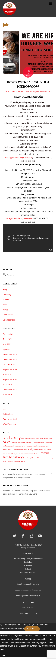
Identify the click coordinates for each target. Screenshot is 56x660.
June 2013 (7, 395)
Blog (5, 289)
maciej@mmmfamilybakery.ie (18, 158)
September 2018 (10, 369)
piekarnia (33, 458)
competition (48, 442)
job (9, 454)
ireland (41, 449)
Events (6, 300)
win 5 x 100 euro (8, 461)
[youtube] (40, 536)
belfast (33, 438)
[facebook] (23, 536)
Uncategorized (9, 320)
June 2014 (7, 384)
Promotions (8, 315)
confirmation (7, 446)
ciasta (30, 442)
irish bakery (47, 449)
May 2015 (7, 374)
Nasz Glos (26, 458)
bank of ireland (25, 438)
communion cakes (38, 442)
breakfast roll (44, 438)
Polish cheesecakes (43, 458)
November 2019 (10, 354)
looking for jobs (29, 454)
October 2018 (8, 364)
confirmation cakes (17, 446)
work (15, 461)
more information (16, 629)
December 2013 (10, 389)
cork (25, 446)
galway (36, 449)
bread (37, 438)
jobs (37, 92)
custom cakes (44, 446)
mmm (37, 453)
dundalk (16, 449)
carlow (17, 442)
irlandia (5, 454)
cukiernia (37, 446)
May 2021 (7, 344)
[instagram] (31, 536)
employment (23, 449)
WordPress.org (9, 424)
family (30, 449)
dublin (10, 449)
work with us (45, 92)
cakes (6, 442)
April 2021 (7, 349)
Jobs (13, 92)
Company (7, 294)
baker (20, 92)
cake (50, 438)
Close (2, 655)
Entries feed (8, 414)
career (26, 92)
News (5, 310)
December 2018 (10, 359)
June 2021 (7, 339)
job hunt (12, 454)
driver (32, 92)
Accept (32, 629)
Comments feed (10, 419)
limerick (21, 454)
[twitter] (14, 536)
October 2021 (8, 334)
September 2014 (10, 379)
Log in (5, 409)
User (6, 92)
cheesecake (24, 442)
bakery (15, 438)
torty (51, 458)
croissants (30, 446)
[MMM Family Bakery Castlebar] (9, 14)
